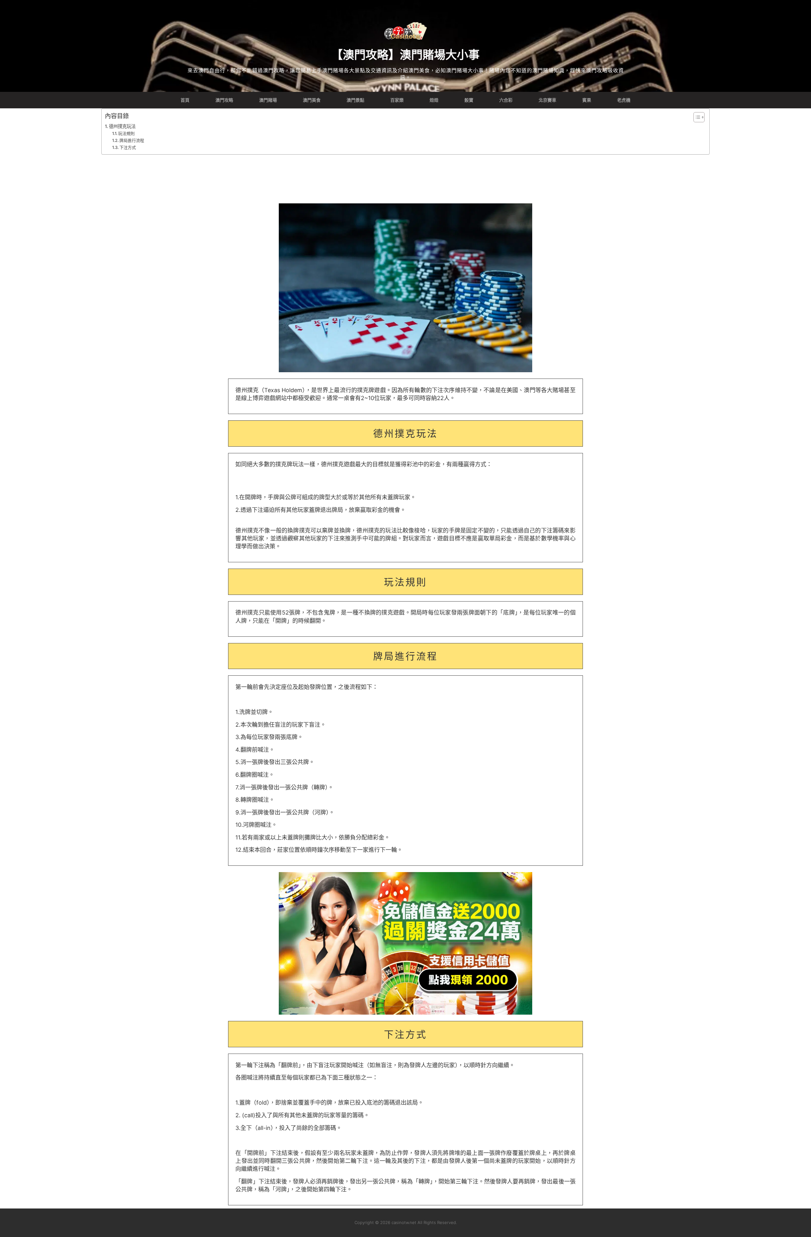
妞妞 (434, 100)
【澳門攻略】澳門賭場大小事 (405, 55)
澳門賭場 (268, 100)
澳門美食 (312, 100)
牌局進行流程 (131, 140)
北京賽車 (547, 100)
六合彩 (506, 100)
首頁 (185, 100)
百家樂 (397, 100)
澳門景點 (355, 100)
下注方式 (127, 147)
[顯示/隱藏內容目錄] (696, 117)
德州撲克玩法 (122, 126)
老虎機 (623, 100)
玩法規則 (126, 133)
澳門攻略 (224, 100)
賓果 (586, 100)
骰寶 (468, 100)
